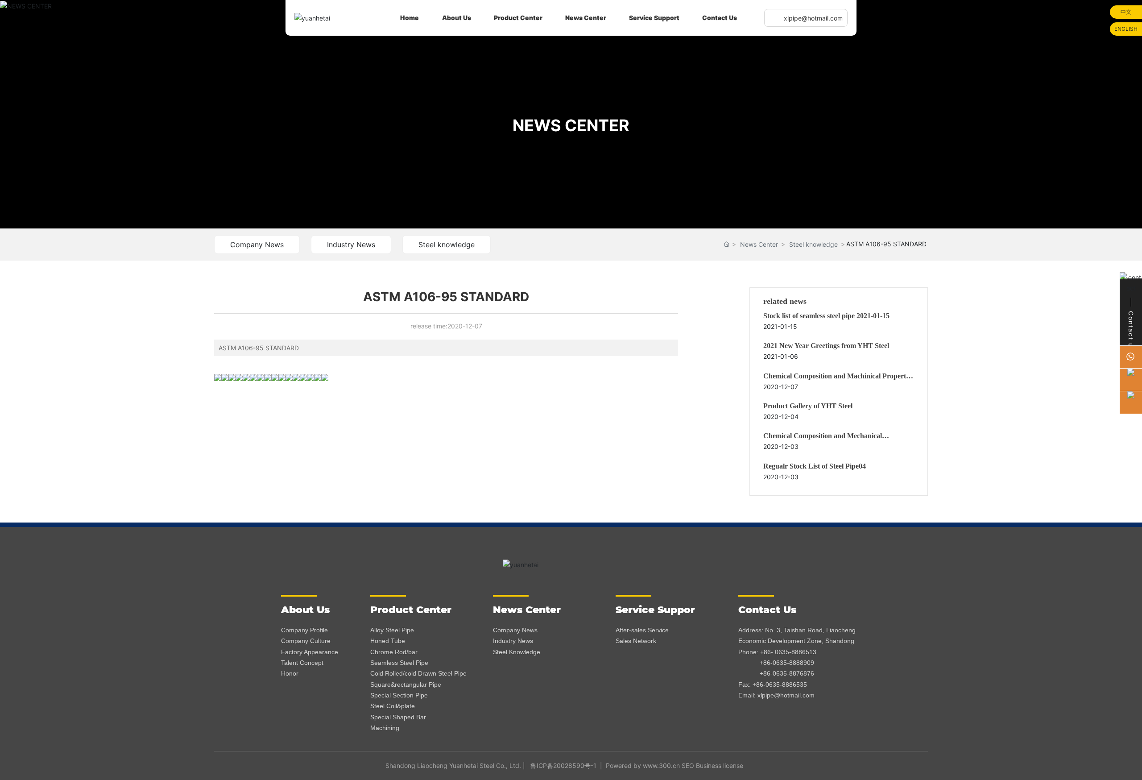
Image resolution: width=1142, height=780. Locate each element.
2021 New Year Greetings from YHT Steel (826, 345)
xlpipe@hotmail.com (813, 18)
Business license (719, 765)
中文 (1126, 11)
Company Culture (306, 640)
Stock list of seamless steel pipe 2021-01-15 (826, 315)
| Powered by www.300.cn (638, 765)
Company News (257, 244)
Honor (289, 673)
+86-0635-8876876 (787, 673)
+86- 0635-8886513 (788, 652)
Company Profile (304, 630)
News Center (759, 244)
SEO (688, 765)
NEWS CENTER (571, 125)
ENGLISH (1126, 28)
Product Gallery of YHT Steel (807, 406)
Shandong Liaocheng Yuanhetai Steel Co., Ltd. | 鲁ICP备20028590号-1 (490, 765)
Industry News (351, 244)
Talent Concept (302, 662)
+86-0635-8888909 (787, 662)
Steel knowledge (446, 244)
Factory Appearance (309, 652)
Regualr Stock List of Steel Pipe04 (814, 466)
